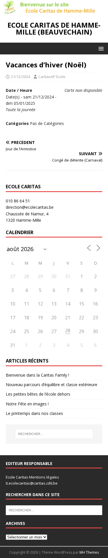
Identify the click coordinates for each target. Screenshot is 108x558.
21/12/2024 (20, 76)
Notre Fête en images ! (27, 404)
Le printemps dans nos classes (34, 413)
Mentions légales (44, 477)
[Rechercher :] (54, 434)
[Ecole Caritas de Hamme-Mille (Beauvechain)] (54, 11)
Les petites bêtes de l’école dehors (38, 394)
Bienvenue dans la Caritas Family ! (37, 375)
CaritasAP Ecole (51, 76)
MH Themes (89, 552)
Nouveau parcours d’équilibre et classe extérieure (51, 384)
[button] (100, 48)
